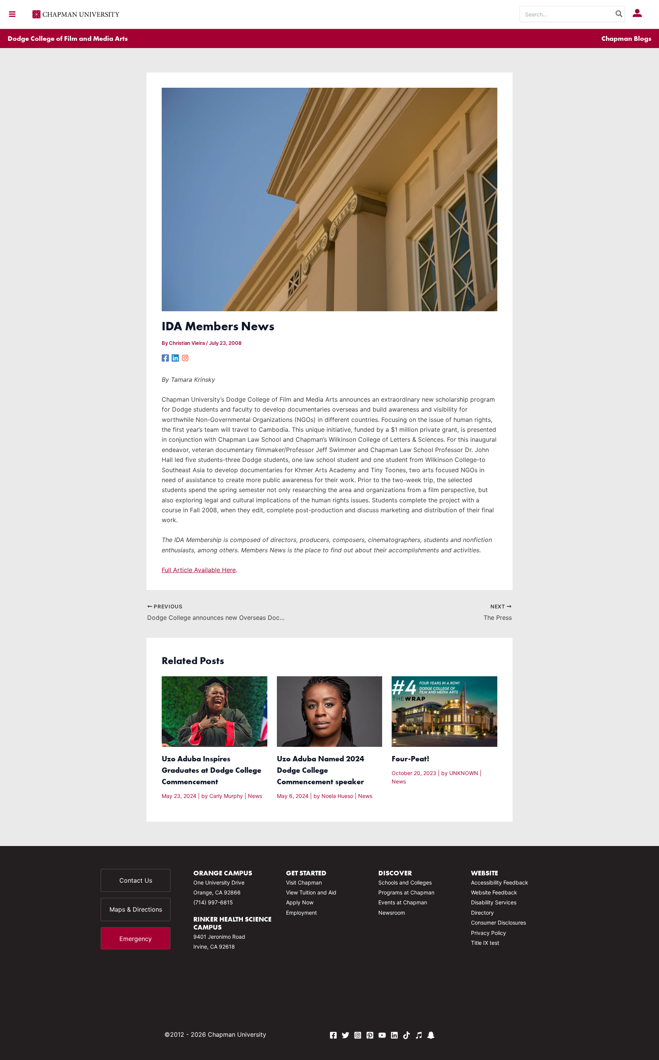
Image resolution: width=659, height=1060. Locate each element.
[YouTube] (382, 1035)
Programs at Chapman (406, 892)
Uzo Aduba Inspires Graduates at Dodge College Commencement (211, 770)
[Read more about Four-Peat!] (444, 711)
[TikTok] (406, 1035)
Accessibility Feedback (499, 882)
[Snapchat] (431, 1035)
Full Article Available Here (199, 570)
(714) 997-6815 (213, 902)
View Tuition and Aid (311, 892)
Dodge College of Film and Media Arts (68, 38)
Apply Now (299, 902)
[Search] (619, 14)
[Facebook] (165, 357)
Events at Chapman (402, 902)
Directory (482, 912)
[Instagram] (185, 357)
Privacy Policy (488, 933)
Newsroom (391, 912)
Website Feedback (494, 892)
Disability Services (493, 902)
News (255, 796)
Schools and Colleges (405, 882)
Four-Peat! (410, 758)
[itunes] (419, 1035)
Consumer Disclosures (498, 922)
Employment (301, 912)
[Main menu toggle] (12, 14)
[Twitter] (345, 1035)
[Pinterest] (370, 1035)
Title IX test (485, 942)
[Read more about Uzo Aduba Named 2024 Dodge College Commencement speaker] (330, 711)
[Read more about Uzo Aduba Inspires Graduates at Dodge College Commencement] (214, 711)
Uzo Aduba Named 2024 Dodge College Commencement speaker (320, 770)
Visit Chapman (304, 882)
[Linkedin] (175, 357)
